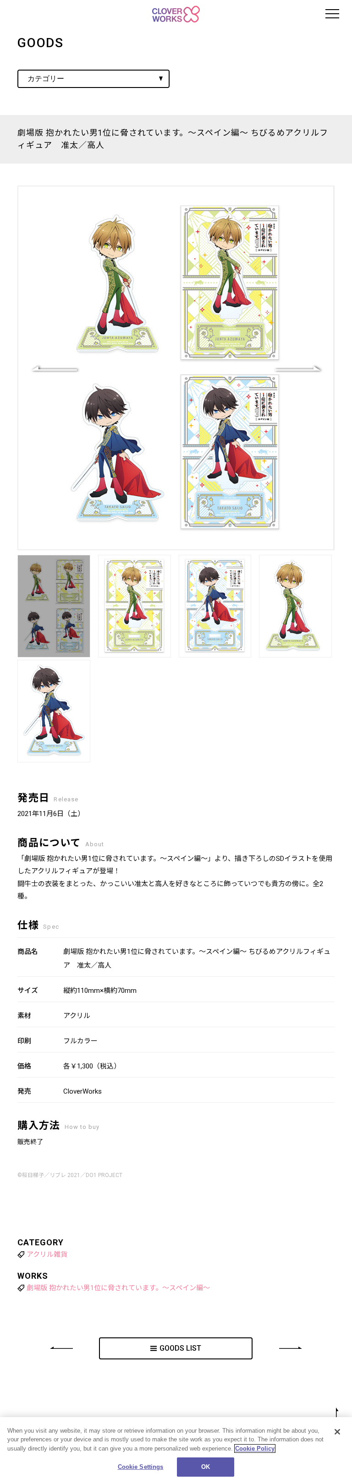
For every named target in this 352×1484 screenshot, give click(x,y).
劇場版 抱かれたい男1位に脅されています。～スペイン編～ (118, 1288)
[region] (176, 1450)
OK (205, 1466)
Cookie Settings (141, 1466)
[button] (298, 368)
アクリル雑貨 (47, 1254)
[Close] (337, 1432)
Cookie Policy (255, 1448)
